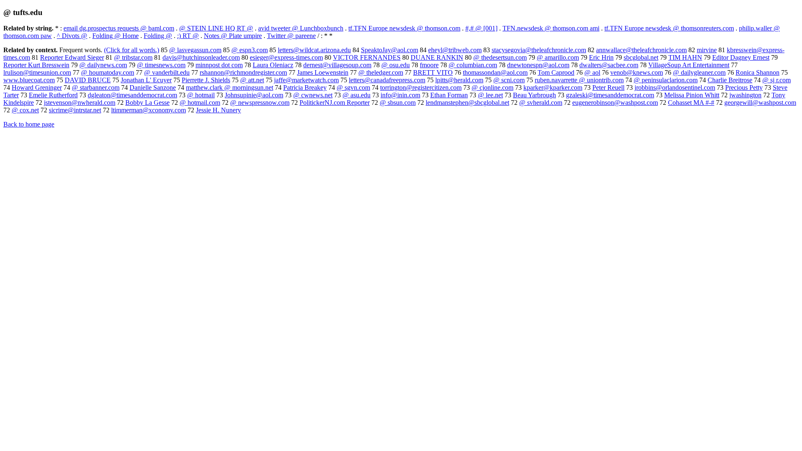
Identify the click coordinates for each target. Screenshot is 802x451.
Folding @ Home (115, 35)
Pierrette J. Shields (206, 80)
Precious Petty (744, 87)
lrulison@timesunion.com (37, 72)
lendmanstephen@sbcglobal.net (467, 102)
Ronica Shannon (757, 72)
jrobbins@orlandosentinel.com (674, 87)
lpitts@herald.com (459, 80)
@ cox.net (25, 110)
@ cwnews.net (312, 95)
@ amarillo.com (558, 57)
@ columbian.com (473, 64)
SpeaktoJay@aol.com (389, 49)
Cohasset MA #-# (691, 102)
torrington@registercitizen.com (421, 87)
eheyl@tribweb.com (455, 49)
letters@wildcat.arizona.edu (314, 49)
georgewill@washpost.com (760, 102)
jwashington (745, 95)
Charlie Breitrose (730, 80)
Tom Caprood (556, 72)
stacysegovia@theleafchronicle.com (539, 49)
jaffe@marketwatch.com (306, 80)
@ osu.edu (395, 64)
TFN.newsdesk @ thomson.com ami (551, 28)
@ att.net (252, 80)
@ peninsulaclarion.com (666, 80)
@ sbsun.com (398, 102)
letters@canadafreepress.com (387, 80)
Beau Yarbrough (534, 95)
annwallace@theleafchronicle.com (641, 49)
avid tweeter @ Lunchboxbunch (300, 28)
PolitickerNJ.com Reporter (334, 102)
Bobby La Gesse (147, 102)
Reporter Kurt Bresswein (36, 64)
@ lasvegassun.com (195, 49)
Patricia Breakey (305, 87)
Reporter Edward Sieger (72, 57)
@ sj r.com (776, 80)
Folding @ (158, 35)
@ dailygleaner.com (699, 72)
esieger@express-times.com (286, 57)
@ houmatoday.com (107, 72)
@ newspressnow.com (259, 102)
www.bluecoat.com (29, 80)
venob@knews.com (636, 72)
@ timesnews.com (161, 64)
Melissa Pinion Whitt (691, 95)
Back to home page (28, 124)
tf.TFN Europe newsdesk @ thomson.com (404, 28)
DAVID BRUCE (88, 80)
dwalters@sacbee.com (608, 64)
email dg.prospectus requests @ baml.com (118, 28)
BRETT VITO (433, 72)
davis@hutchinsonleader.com (201, 57)
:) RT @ (188, 35)
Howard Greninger (37, 87)
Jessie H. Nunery (218, 110)
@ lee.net (490, 95)
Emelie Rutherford (53, 95)
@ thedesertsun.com (500, 57)
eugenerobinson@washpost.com (615, 102)
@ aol (592, 72)
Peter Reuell (608, 87)
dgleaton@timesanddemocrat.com (132, 95)
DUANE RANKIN (437, 57)
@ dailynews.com (103, 64)
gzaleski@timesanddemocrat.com (610, 95)
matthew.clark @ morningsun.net (229, 87)
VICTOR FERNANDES (367, 57)
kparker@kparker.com (552, 87)
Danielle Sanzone (152, 87)
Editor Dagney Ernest (740, 57)
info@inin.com (400, 95)
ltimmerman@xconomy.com (148, 110)
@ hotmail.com (200, 102)
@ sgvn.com (353, 87)
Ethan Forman (449, 95)
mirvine (707, 49)
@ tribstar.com (133, 57)
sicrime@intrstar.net (75, 110)
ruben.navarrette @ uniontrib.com (579, 80)
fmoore (429, 64)
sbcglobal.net (641, 57)
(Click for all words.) (131, 49)
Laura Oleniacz (273, 64)
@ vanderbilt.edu (167, 72)
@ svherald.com (540, 102)
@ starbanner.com (95, 87)
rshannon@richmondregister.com (243, 72)
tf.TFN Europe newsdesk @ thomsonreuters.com (669, 28)
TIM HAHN (685, 57)
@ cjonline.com (492, 87)
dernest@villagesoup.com (337, 64)
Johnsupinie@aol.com (254, 95)
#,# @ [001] (481, 28)
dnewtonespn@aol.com (538, 64)
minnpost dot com (219, 64)
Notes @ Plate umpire (233, 35)
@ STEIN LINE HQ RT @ (216, 28)
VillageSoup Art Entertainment (688, 64)
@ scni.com (509, 80)
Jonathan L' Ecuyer (146, 80)
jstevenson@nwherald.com (79, 102)
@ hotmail (201, 95)
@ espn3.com (249, 49)
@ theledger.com (380, 72)
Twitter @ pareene (291, 35)
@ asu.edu (357, 95)
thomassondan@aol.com (495, 72)
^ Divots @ (72, 35)
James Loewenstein (322, 72)
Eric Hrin (601, 57)
